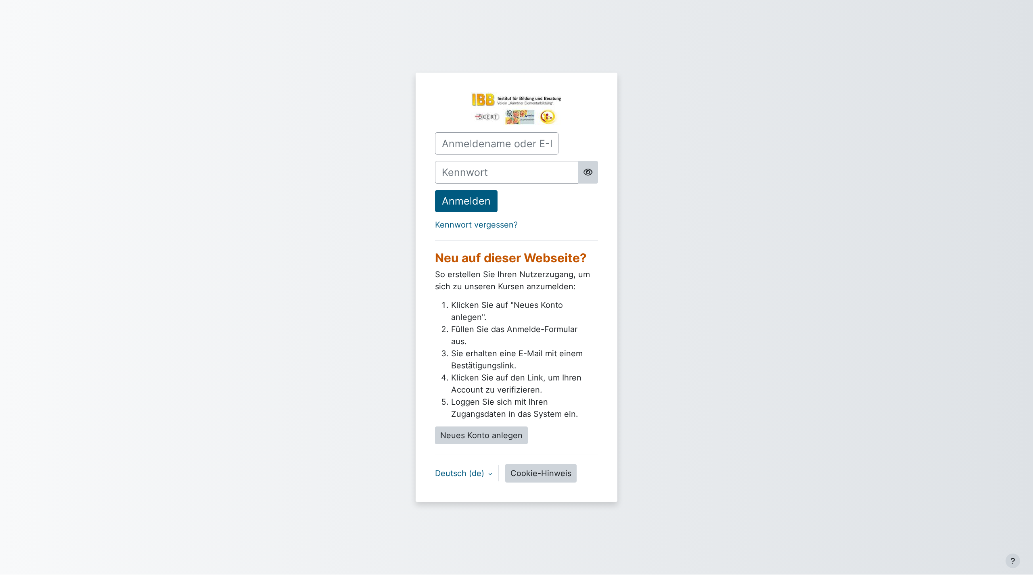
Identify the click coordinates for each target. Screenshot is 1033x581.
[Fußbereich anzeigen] (1013, 561)
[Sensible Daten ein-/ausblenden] (588, 172)
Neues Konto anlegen (481, 435)
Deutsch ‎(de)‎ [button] (461, 473)
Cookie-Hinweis (540, 473)
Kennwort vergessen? (476, 225)
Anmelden (466, 201)
